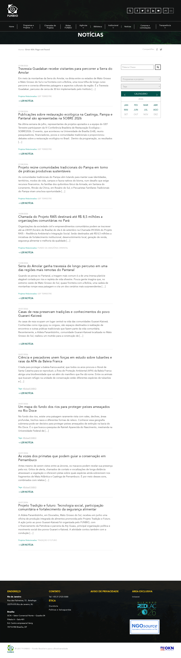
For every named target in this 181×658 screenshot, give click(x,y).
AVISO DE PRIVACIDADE (104, 591)
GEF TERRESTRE (45, 96)
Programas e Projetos (28, 26)
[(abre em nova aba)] (145, 609)
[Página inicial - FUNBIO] (19, 10)
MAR (145, 105)
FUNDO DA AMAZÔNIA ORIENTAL (53, 248)
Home (11, 26)
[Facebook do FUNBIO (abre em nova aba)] (137, 10)
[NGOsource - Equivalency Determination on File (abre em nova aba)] (145, 627)
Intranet (136, 597)
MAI (126, 109)
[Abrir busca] (130, 10)
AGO (155, 109)
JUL (146, 109)
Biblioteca (98, 26)
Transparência (165, 25)
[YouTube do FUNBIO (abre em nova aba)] (158, 10)
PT (166, 11)
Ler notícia (26, 101)
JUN (136, 109)
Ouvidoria (53, 606)
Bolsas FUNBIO (68, 26)
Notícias (127, 26)
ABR (156, 105)
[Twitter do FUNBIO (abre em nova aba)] (142, 10)
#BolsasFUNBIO (29, 389)
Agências (83, 25)
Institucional (113, 25)
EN (171, 11)
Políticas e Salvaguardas (60, 610)
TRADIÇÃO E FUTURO (47, 540)
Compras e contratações (145, 26)
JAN (126, 105)
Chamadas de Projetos (50, 26)
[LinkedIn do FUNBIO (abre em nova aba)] (153, 10)
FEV (136, 105)
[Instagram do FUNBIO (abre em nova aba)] (148, 10)
